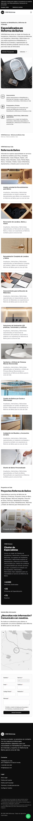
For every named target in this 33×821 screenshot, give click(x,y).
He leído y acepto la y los (16, 707)
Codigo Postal (7, 691)
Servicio (20, 677)
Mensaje (6, 698)
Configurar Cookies (6, 788)
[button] (16, 650)
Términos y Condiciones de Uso (15, 708)
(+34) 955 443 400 (6, 765)
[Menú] (31, 12)
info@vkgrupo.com (6, 767)
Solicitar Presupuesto (8, 51)
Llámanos (22, 51)
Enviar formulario (16, 712)
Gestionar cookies (18, 7)
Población (20, 691)
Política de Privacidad (21, 707)
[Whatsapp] (28, 816)
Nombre (6, 677)
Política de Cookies (6, 780)
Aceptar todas (5, 7)
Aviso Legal (4, 777)
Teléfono (20, 684)
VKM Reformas (10, 12)
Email (5, 684)
